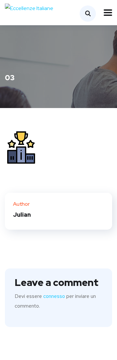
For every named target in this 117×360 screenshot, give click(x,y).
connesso (54, 296)
